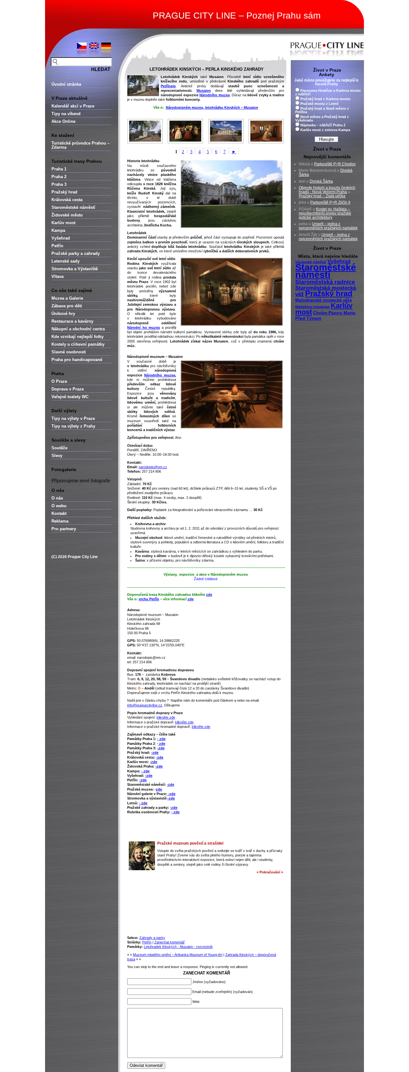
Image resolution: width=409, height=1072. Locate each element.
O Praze (59, 381)
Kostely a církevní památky (77, 344)
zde (209, 594)
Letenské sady (65, 261)
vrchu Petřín (149, 599)
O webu (58, 505)
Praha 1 (58, 169)
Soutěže (59, 447)
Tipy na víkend (66, 113)
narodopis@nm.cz (153, 467)
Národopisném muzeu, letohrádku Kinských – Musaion (212, 107)
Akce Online (63, 121)
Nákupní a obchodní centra (78, 329)
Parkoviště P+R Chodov (335, 164)
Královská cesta (66, 199)
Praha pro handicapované (76, 359)
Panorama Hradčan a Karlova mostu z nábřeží (328, 92)
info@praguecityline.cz (144, 705)
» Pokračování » (270, 872)
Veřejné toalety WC (70, 396)
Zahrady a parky (152, 938)
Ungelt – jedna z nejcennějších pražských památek (328, 226)
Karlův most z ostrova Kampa (325, 130)
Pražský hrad (64, 192)
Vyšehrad (60, 238)
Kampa (58, 230)
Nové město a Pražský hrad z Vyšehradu (322, 118)
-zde (161, 748)
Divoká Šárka (321, 181)
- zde (161, 739)
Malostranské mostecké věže (323, 300)
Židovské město (67, 215)
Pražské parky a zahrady (75, 253)
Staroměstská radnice (325, 282)
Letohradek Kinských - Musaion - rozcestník (178, 947)
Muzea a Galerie (67, 298)
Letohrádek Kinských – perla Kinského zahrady (207, 69)
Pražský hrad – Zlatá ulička (322, 196)
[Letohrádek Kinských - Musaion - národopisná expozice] (185, 131)
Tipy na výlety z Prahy (73, 426)
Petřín (57, 245)
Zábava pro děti (66, 305)
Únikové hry (63, 313)
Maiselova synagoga (312, 307)
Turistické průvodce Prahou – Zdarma (80, 145)
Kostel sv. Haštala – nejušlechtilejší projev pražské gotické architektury (325, 213)
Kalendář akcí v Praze (72, 106)
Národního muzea (214, 95)
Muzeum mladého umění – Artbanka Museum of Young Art (177, 955)
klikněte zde (166, 717)
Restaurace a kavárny (72, 321)
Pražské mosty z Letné (319, 104)
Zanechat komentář (169, 942)
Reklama (59, 521)
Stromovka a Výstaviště (74, 268)
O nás (57, 498)
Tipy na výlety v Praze (73, 418)
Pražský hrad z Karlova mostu (325, 99)
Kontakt (58, 513)
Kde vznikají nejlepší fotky (77, 336)
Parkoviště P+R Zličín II (330, 202)
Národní (134, 327)
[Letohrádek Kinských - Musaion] (145, 131)
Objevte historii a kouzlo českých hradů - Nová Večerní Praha (327, 189)
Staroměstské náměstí (73, 207)
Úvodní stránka (66, 84)
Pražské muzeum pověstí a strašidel (190, 843)
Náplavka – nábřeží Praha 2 (322, 125)
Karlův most (63, 222)
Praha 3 (58, 184)
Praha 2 (58, 176)
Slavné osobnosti (68, 352)
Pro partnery (63, 528)
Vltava (57, 276)
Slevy (56, 455)
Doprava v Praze (67, 389)
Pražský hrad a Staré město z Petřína (322, 110)
